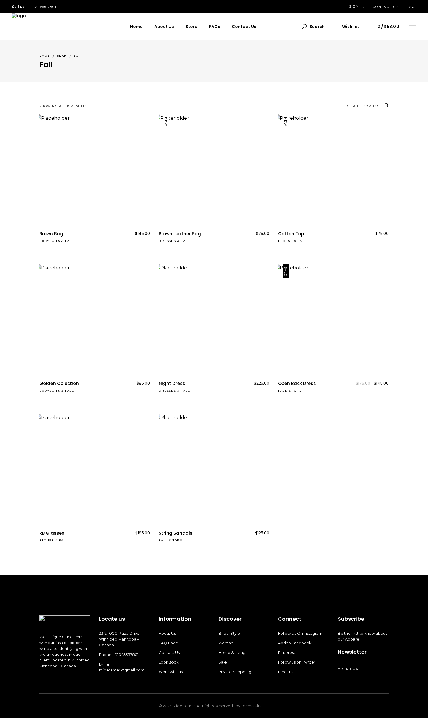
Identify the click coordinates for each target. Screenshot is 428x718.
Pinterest (286, 652)
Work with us (171, 671)
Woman (225, 643)
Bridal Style (229, 633)
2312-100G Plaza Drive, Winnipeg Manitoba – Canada (119, 639)
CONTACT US (386, 7)
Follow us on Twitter (296, 662)
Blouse (285, 241)
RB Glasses (51, 533)
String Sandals (175, 533)
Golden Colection (59, 383)
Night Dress (172, 383)
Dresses (167, 241)
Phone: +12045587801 (119, 654)
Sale (222, 662)
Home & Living (231, 652)
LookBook (169, 662)
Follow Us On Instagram (300, 633)
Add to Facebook (295, 643)
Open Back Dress (297, 383)
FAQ (411, 7)
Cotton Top (291, 234)
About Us (167, 633)
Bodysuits (49, 241)
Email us (285, 671)
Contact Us (169, 652)
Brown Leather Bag (180, 234)
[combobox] (333, 106)
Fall (69, 241)
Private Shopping (234, 671)
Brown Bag (51, 234)
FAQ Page (168, 643)
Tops (296, 391)
